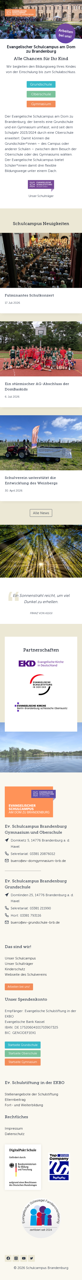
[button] (65, 33)
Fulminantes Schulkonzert (29, 295)
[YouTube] (23, 1258)
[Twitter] (31, 1258)
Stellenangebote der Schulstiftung (31, 1094)
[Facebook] (8, 1258)
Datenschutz (14, 1134)
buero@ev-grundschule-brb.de (35, 922)
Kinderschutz (15, 969)
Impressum (14, 1128)
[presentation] (41, 260)
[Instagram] (16, 1258)
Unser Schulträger (19, 964)
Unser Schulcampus (20, 958)
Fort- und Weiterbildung (24, 1105)
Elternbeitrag (15, 1100)
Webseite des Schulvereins (26, 974)
